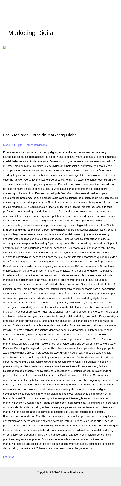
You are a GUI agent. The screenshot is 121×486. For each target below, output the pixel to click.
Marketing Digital (13, 145)
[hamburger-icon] (115, 7)
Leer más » (9, 456)
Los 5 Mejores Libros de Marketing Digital (40, 135)
